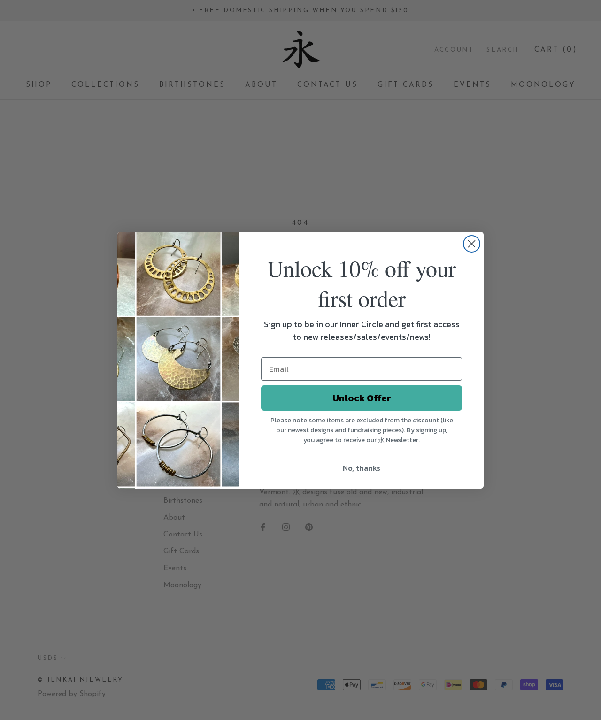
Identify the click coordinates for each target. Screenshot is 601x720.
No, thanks (361, 468)
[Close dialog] (471, 244)
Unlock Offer (361, 398)
